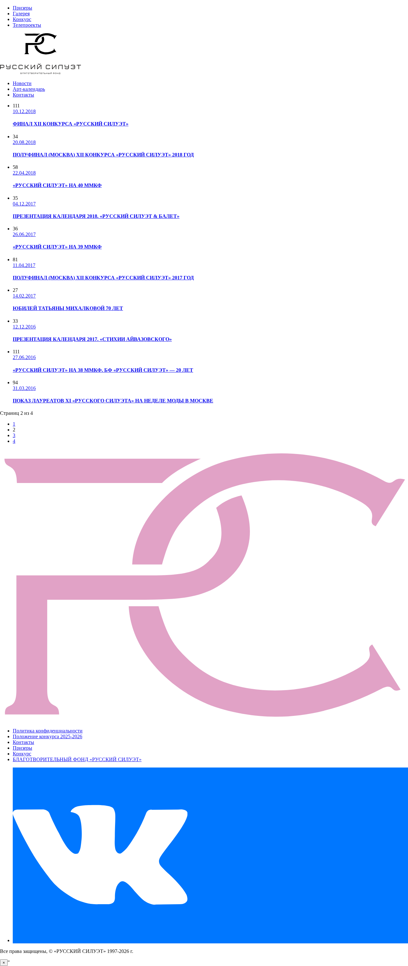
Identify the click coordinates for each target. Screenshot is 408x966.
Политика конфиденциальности (48, 730)
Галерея (21, 13)
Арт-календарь (29, 89)
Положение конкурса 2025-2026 (47, 736)
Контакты (23, 94)
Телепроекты (27, 25)
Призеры (22, 8)
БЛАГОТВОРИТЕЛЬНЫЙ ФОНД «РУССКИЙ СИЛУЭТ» (77, 759)
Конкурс (22, 19)
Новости (22, 83)
